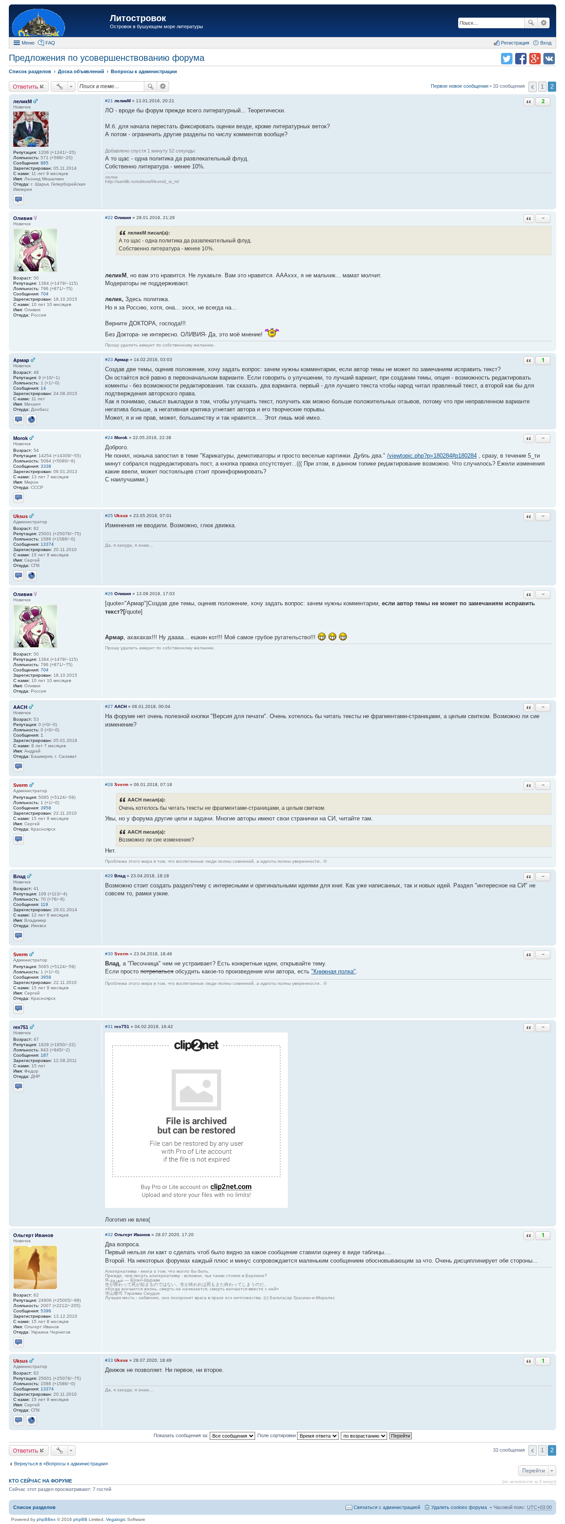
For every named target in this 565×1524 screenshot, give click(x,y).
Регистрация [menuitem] (515, 42)
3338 (46, 466)
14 (43, 388)
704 (45, 293)
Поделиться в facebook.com (521, 58)
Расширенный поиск (544, 23)
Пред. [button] (532, 87)
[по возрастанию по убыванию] (364, 1435)
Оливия (22, 218)
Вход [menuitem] (545, 42)
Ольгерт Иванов (33, 1235)
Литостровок (138, 18)
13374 (47, 544)
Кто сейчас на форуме (40, 1480)
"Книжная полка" (333, 971)
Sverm (20, 785)
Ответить (25, 86)
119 (44, 904)
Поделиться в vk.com (549, 58)
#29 (109, 875)
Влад (19, 876)
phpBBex (46, 1519)
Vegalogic (116, 1519)
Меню (28, 42)
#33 (109, 1360)
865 (45, 162)
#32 (109, 1234)
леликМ (22, 101)
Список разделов (34, 1507)
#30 (109, 953)
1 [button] (542, 86)
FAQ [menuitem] (50, 42)
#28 (109, 784)
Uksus (20, 516)
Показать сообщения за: (182, 1435)
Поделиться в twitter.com (506, 58)
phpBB (80, 1519)
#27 (109, 706)
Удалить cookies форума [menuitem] (459, 1507)
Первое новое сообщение (460, 86)
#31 (109, 1026)
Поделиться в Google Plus (535, 58)
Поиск (531, 23)
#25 (109, 515)
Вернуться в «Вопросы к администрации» (61, 1463)
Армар (21, 360)
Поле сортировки (277, 1435)
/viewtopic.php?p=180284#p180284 (432, 455)
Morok (20, 438)
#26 (109, 593)
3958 (46, 807)
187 (45, 1055)
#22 (109, 217)
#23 (109, 359)
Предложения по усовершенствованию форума (106, 58)
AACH (20, 707)
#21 (109, 100)
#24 (109, 437)
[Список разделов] (60, 22)
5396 (46, 1310)
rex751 (20, 1027)
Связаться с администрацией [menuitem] (387, 1507)
